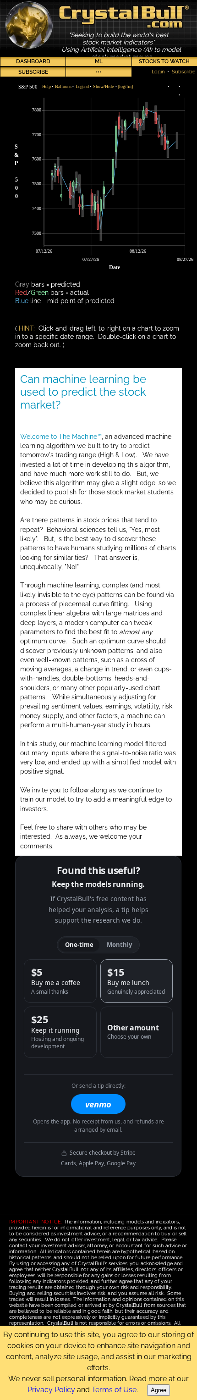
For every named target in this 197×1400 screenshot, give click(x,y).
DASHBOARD (33, 61)
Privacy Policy (51, 1389)
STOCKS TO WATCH (164, 61)
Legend (82, 86)
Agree (158, 1390)
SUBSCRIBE (33, 72)
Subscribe (183, 72)
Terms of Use (114, 1389)
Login (158, 72)
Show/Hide (103, 86)
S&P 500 (28, 86)
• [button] (47, 86)
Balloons (63, 86)
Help (46, 86)
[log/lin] (125, 86)
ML (99, 61)
